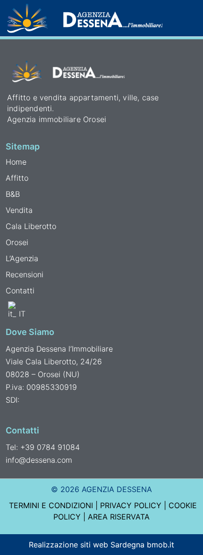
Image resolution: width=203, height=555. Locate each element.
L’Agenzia (22, 258)
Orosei (17, 242)
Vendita (19, 210)
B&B (13, 194)
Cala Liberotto (31, 226)
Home (16, 162)
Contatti (20, 290)
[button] (189, 18)
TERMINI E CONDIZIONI (51, 505)
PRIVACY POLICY (130, 505)
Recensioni (24, 274)
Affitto (17, 178)
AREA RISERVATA (119, 516)
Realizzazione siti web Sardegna (86, 544)
